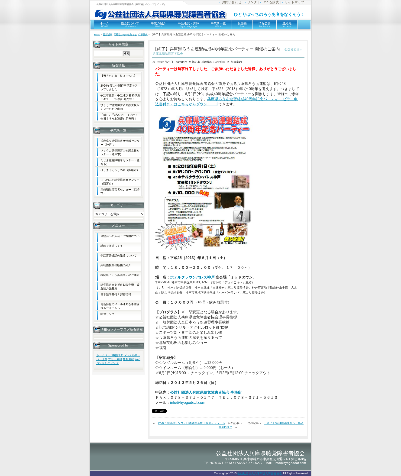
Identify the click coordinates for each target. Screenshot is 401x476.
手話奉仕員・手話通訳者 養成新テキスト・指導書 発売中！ (120, 97)
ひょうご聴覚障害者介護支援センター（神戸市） (119, 152)
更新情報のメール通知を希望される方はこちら (119, 306)
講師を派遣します (111, 245)
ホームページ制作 (107, 355)
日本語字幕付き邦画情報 (115, 294)
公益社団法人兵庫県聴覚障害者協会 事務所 (206, 392)
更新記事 (107, 34)
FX (121, 355)
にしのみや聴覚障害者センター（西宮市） (119, 181)
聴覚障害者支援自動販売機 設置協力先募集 (119, 286)
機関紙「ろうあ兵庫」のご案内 (119, 275)
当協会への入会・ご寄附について (119, 237)
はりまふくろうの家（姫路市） (119, 170)
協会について (130, 25)
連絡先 (286, 25)
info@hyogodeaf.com (187, 403)
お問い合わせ (231, 2)
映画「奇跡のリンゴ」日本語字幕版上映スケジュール (191, 423)
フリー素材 (115, 359)
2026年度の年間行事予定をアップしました (119, 87)
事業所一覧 (218, 25)
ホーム (104, 25)
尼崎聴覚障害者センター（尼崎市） (119, 191)
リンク (252, 2)
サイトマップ (294, 2)
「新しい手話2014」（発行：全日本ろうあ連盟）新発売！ (119, 116)
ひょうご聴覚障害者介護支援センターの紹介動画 (119, 107)
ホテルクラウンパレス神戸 (192, 277)
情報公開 (265, 25)
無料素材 (128, 359)
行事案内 (143, 34)
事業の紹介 (158, 25)
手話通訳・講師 (188, 25)
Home (97, 34)
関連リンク (107, 314)
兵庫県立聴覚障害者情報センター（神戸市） (119, 142)
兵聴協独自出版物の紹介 (115, 265)
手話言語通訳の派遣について (118, 255)
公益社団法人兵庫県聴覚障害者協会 (259, 473)
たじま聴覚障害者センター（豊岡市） (119, 162)
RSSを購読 (271, 2)
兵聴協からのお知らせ (125, 34)
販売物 (242, 25)
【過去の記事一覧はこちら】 (118, 76)
